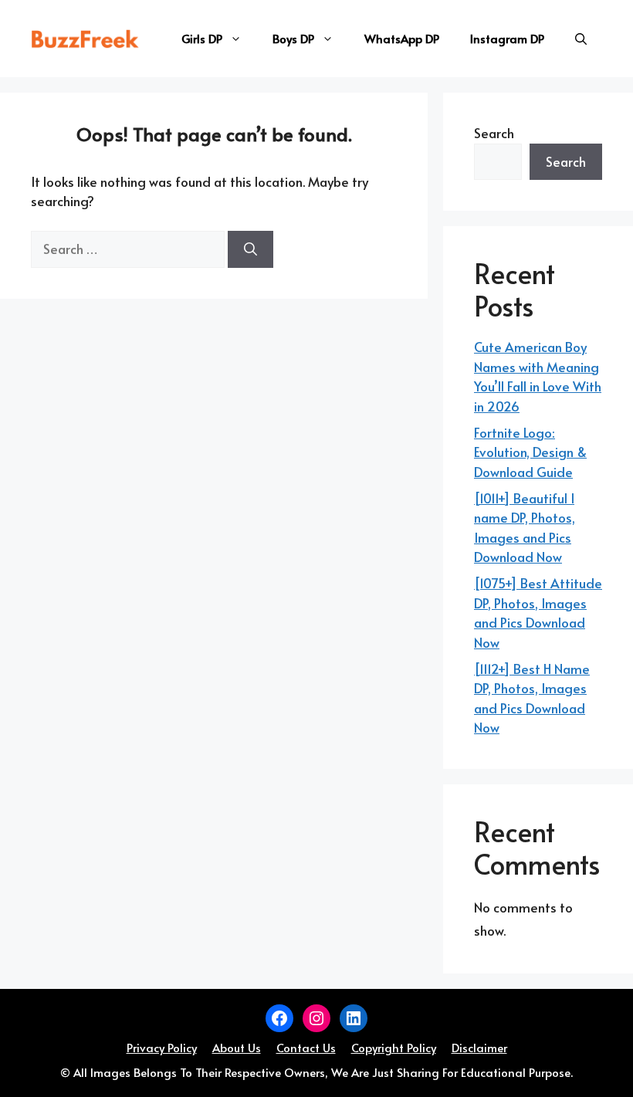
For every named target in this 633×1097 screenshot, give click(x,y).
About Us (236, 1047)
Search (494, 133)
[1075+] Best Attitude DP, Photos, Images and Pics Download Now (538, 613)
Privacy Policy (162, 1047)
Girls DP (201, 38)
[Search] (250, 249)
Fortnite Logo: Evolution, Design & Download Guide (530, 452)
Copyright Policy (393, 1047)
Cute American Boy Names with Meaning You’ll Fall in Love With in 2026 (537, 376)
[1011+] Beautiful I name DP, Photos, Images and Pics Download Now (524, 528)
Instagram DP (507, 38)
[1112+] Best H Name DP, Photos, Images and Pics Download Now (532, 698)
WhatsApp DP (401, 38)
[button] (581, 38)
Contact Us (306, 1047)
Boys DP (293, 38)
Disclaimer (479, 1047)
